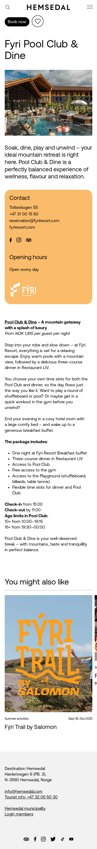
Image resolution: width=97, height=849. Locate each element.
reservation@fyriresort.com (34, 220)
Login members (19, 814)
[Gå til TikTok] (63, 839)
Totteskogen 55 (23, 207)
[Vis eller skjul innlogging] (38, 21)
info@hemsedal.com (23, 791)
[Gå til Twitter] (53, 839)
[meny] (90, 8)
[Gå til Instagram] (43, 839)
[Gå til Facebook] (35, 839)
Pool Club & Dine (21, 322)
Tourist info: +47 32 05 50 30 (31, 797)
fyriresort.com (22, 227)
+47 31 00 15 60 (23, 214)
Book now (17, 21)
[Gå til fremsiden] (48, 7)
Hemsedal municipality (25, 808)
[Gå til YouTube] (71, 839)
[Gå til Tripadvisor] (26, 839)
